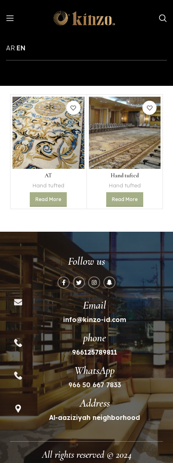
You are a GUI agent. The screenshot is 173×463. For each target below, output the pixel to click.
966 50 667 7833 (94, 385)
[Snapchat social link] (109, 282)
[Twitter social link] (79, 282)
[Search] (163, 18)
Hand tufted (48, 185)
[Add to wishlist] (73, 108)
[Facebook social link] (64, 282)
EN (20, 48)
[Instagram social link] (94, 282)
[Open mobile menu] (10, 18)
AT (48, 175)
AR (10, 48)
